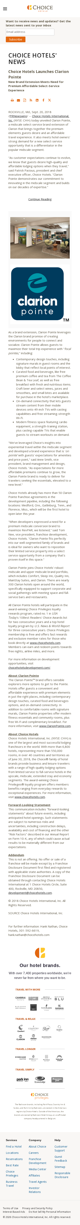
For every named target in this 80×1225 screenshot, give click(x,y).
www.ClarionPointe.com (55, 726)
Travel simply (24, 1069)
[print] (12, 100)
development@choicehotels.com (30, 893)
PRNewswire (18, 116)
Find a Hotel (14, 1146)
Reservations (14, 1159)
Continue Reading (40, 199)
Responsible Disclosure (62, 1175)
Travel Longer (25, 1049)
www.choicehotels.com (45, 643)
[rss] (31, 100)
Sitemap (60, 1167)
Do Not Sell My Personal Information (50, 1211)
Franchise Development (37, 1161)
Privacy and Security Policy (37, 1208)
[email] (18, 100)
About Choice (37, 1146)
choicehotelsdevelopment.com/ (29, 668)
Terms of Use (10, 1208)
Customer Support (61, 1148)
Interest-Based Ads (14, 1211)
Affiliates (34, 1175)
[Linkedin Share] (37, 100)
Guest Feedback (61, 1158)
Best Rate (12, 1165)
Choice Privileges (12, 1173)
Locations (12, 1153)
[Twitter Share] (49, 100)
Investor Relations (35, 1190)
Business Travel (11, 1183)
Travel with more (27, 989)
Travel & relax (25, 1019)
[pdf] (25, 100)
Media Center (37, 1169)
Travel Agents (38, 1182)
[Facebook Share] (43, 100)
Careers (34, 1153)
